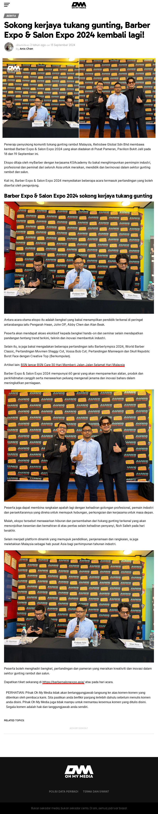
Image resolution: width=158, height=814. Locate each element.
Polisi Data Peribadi (63, 791)
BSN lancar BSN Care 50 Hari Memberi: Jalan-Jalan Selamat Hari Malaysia (73, 365)
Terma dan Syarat (96, 791)
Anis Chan (26, 48)
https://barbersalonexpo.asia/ (63, 682)
